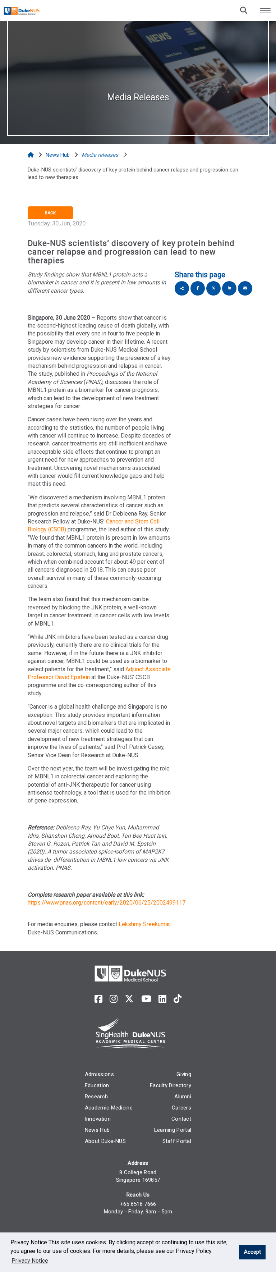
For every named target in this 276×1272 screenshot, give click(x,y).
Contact (181, 1119)
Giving (183, 1074)
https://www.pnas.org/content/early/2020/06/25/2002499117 (106, 902)
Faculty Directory (170, 1085)
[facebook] (98, 999)
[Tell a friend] (245, 288)
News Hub (97, 1130)
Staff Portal (177, 1141)
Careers (181, 1107)
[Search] (243, 10)
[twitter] (129, 999)
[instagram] (114, 999)
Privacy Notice (30, 1260)
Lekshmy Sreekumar (144, 924)
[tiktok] (177, 999)
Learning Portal (173, 1130)
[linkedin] (162, 999)
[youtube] (146, 999)
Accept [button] (252, 1252)
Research (96, 1096)
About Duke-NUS (105, 1141)
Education (97, 1085)
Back (50, 212)
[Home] (31, 155)
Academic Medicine (109, 1107)
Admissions (99, 1074)
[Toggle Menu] (265, 10)
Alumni (182, 1096)
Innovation (98, 1119)
